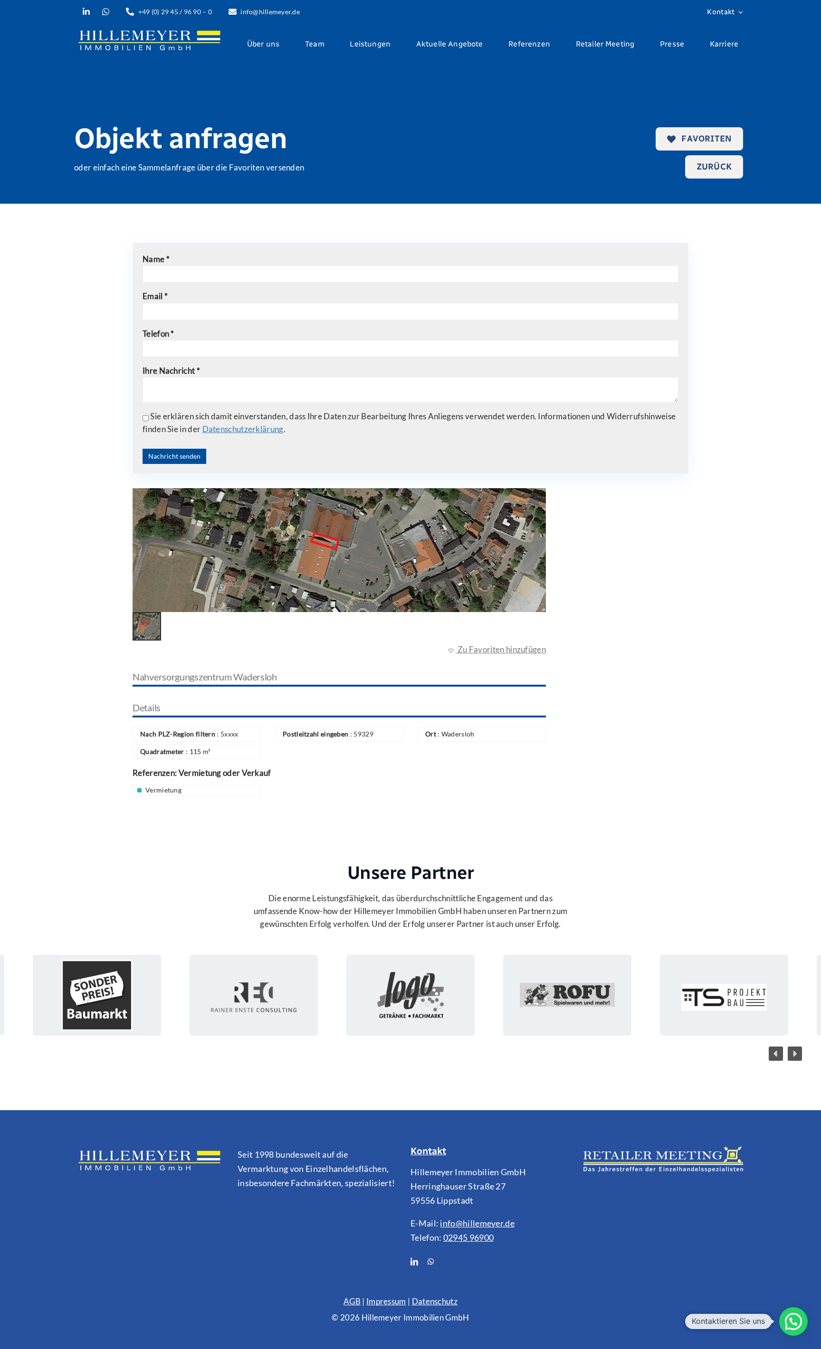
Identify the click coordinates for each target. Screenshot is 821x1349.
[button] (776, 1054)
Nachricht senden (174, 456)
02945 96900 (468, 1237)
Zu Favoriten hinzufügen (501, 649)
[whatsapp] (431, 1261)
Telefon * (158, 334)
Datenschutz (435, 1301)
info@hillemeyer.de (477, 1223)
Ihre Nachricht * (171, 371)
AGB (352, 1301)
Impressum (386, 1301)
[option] (339, 550)
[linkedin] (414, 1261)
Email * (155, 296)
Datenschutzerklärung (243, 429)
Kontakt (428, 1151)
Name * (156, 259)
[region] (410, 995)
